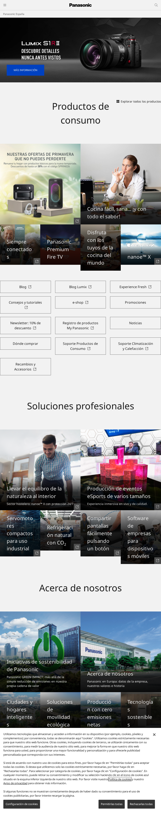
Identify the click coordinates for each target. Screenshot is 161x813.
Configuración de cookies (22, 804)
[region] (80, 770)
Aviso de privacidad (15, 783)
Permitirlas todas (111, 804)
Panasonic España (13, 14)
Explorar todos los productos (141, 101)
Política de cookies (119, 779)
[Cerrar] (154, 734)
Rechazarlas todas (141, 804)
